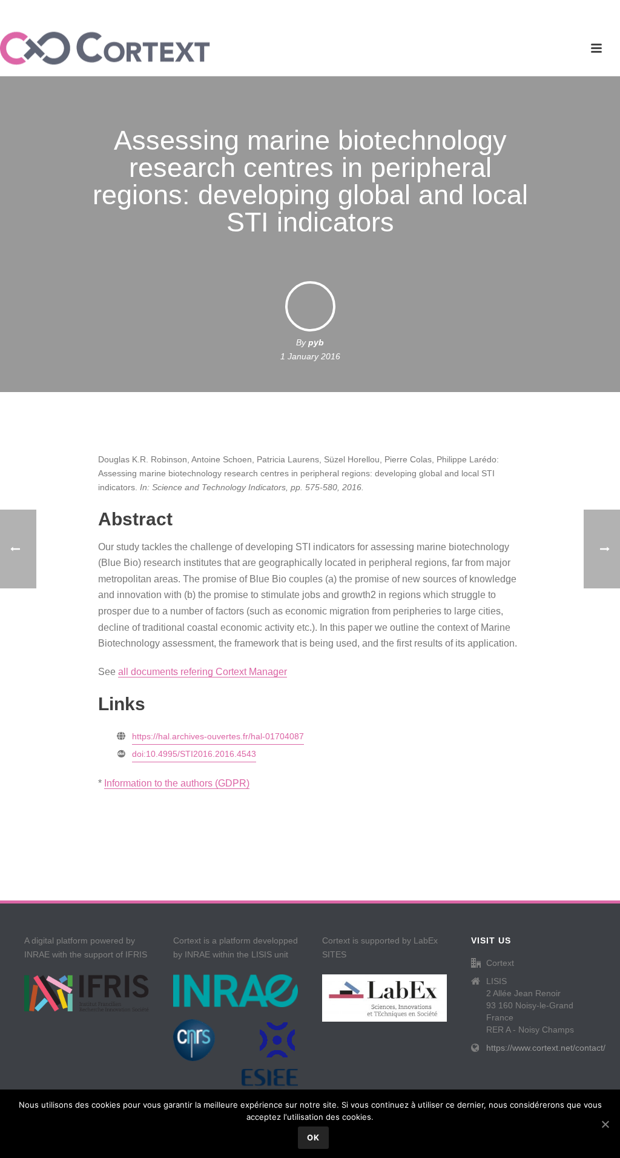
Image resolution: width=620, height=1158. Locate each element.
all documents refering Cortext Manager (202, 672)
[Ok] (605, 1124)
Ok (313, 1137)
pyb (316, 342)
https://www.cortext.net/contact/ (545, 1048)
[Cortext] (105, 48)
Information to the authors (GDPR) (176, 783)
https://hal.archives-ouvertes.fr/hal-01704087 (218, 736)
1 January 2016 (310, 356)
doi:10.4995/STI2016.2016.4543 (194, 754)
